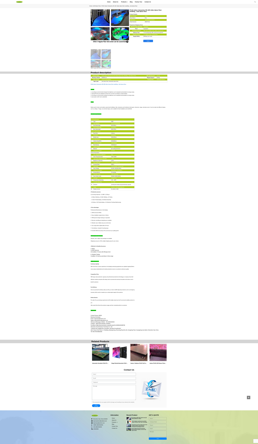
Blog (131, 2)
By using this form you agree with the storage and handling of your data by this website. (114, 402)
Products (123, 2)
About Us (115, 2)
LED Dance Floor (97, 6)
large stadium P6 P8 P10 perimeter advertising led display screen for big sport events (139, 429)
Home (109, 2)
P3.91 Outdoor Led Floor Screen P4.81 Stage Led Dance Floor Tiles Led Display (139, 422)
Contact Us (148, 2)
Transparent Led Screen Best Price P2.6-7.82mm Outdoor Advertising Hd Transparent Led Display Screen (139, 425)
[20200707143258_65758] (110, 26)
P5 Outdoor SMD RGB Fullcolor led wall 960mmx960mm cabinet (139, 418)
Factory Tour (138, 2)
